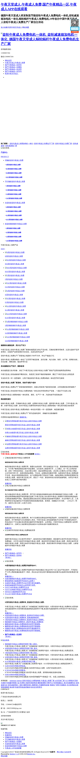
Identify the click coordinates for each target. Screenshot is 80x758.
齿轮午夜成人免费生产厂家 (44, 143)
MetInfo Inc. (31, 754)
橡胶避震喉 (42, 683)
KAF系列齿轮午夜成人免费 (14, 219)
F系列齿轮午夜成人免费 (13, 186)
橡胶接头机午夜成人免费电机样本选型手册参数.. (23, 626)
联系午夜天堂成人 (15, 27)
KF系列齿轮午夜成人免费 (13, 211)
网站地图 (25, 27)
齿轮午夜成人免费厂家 (63, 143)
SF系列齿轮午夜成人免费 (13, 232)
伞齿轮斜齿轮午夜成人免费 (15, 203)
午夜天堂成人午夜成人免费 (15, 63)
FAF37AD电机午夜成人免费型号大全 (18, 589)
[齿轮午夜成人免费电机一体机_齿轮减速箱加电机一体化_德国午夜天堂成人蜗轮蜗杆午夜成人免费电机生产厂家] (40, 44)
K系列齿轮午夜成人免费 (13, 207)
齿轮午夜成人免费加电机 (31, 680)
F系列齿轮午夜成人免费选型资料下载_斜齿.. (21, 653)
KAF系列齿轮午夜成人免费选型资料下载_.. (21, 661)
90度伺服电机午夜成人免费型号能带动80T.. (21, 578)
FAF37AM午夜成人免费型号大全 (17, 587)
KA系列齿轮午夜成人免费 (14, 215)
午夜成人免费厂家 (47, 680)
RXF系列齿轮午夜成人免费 (14, 177)
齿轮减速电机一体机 (15, 685)
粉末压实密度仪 (36, 687)
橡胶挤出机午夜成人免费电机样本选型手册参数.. (23, 630)
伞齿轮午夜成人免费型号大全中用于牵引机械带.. (23, 583)
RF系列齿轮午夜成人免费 (13, 169)
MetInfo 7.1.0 (14, 754)
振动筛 (12, 687)
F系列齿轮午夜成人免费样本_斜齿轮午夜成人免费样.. (24, 620)
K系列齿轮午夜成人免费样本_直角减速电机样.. (22, 617)
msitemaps (13, 680)
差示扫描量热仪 (69, 683)
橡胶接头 (35, 685)
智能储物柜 (5, 687)
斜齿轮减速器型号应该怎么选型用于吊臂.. (20, 585)
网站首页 (8, 60)
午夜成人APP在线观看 (13, 748)
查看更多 (8, 483)
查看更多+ (23, 417)
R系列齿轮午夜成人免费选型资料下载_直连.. (21, 648)
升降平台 (49, 683)
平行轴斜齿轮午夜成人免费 (15, 181)
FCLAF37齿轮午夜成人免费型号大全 (18, 594)
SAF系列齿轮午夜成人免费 (14, 241)
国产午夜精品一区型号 (13, 71)
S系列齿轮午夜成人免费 (13, 228)
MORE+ (37, 454)
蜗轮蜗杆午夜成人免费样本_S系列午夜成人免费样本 (24, 622)
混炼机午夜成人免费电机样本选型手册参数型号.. (23, 628)
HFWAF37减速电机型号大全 (15, 592)
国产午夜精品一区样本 (13, 65)
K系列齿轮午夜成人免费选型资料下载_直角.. (21, 657)
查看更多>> (9, 576)
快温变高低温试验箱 (22, 687)
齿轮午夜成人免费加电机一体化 (21, 143)
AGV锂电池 (69, 680)
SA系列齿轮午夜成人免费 (13, 236)
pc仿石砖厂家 (60, 680)
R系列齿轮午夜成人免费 (13, 164)
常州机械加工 (58, 683)
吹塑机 (22, 683)
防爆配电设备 (44, 685)
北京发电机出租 (72, 685)
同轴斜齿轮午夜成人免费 (14, 160)
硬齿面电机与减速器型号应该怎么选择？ (20, 581)
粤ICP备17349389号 (64, 752)
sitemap (19, 680)
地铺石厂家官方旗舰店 (58, 685)
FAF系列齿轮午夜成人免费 (14, 198)
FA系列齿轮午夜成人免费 (13, 194)
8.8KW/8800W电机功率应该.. (15, 674)
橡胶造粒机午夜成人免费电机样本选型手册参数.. (23, 624)
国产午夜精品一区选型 (13, 69)
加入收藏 (4, 27)
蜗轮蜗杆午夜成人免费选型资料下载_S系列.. (21, 644)
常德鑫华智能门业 (13, 683)
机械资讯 (8, 735)
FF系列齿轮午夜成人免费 (13, 190)
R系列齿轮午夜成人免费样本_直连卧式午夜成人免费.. (24, 615)
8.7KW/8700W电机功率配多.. (15, 670)
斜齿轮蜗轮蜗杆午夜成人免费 (16, 224)
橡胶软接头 (27, 685)
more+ (3, 249)
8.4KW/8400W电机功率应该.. (15, 666)
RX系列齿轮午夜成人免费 (13, 173)
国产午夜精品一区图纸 (13, 67)
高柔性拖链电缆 (31, 683)
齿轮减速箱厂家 (11, 146)
